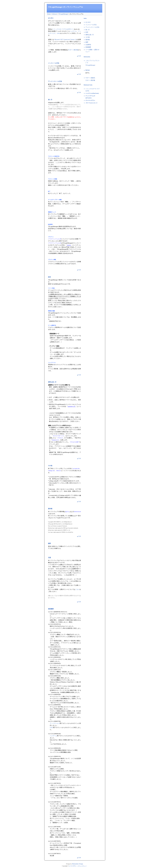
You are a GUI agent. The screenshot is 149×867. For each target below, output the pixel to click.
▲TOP (79, 56)
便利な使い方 (89, 34)
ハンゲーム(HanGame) (92, 93)
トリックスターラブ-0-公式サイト (63, 29)
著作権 (87, 39)
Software (54, 14)
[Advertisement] (95, 131)
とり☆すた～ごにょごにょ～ (78, 866)
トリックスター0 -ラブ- (92, 88)
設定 (86, 32)
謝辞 (86, 42)
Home (49, 14)
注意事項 (88, 44)
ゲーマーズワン (90, 100)
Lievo (58, 33)
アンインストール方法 (92, 27)
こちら (77, 589)
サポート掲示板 (73, 50)
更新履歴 (88, 47)
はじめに (88, 22)
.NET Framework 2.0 (91, 103)
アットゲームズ (55, 723)
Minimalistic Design (77, 864)
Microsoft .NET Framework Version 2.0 (65, 39)
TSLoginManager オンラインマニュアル (65, 7)
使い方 (87, 29)
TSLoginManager (63, 14)
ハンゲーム (73, 31)
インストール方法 (90, 24)
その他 (87, 37)
